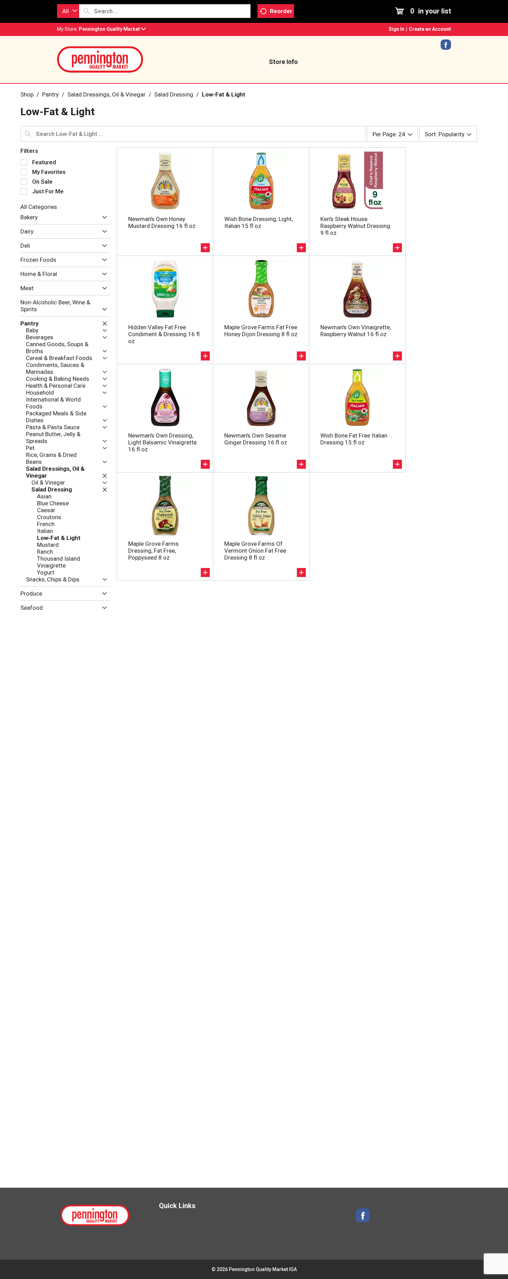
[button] (112, 29)
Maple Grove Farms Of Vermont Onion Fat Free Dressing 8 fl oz (255, 550)
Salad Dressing (173, 94)
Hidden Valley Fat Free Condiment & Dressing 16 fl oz (164, 334)
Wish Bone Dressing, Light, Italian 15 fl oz (258, 222)
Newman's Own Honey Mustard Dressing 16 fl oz (162, 222)
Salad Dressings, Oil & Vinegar (106, 94)
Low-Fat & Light (223, 94)
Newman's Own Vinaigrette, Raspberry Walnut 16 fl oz (355, 331)
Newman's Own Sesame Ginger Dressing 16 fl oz (255, 439)
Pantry (50, 94)
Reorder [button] (281, 11)
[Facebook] (446, 47)
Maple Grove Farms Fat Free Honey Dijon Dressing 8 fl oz (261, 331)
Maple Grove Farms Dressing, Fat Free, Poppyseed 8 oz (153, 550)
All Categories (38, 206)
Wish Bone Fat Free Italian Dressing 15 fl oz (353, 439)
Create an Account (430, 29)
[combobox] (68, 11)
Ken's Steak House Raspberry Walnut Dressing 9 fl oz (355, 225)
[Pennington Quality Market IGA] (100, 58)
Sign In (396, 29)
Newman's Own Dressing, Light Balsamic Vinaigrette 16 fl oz (162, 442)
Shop (27, 94)
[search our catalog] (86, 11)
